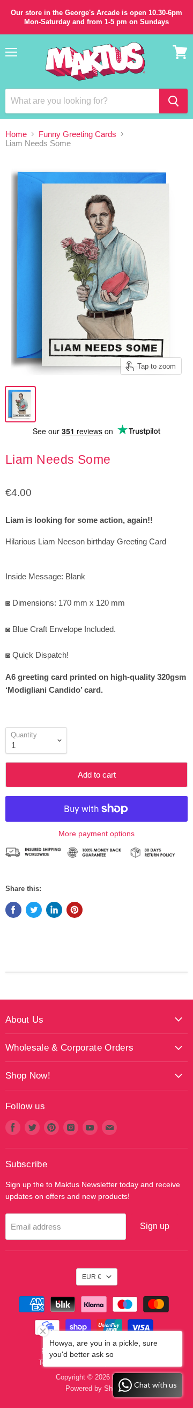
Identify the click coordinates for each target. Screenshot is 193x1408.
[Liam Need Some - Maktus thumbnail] (20, 404)
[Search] (173, 101)
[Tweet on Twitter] (34, 910)
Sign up (154, 1226)
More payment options (96, 833)
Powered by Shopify (96, 1388)
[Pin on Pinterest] (74, 910)
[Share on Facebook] (13, 910)
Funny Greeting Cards (77, 134)
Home (16, 134)
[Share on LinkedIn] (54, 910)
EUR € (91, 1277)
